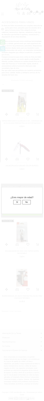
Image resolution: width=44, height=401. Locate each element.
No (26, 202)
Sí (17, 202)
